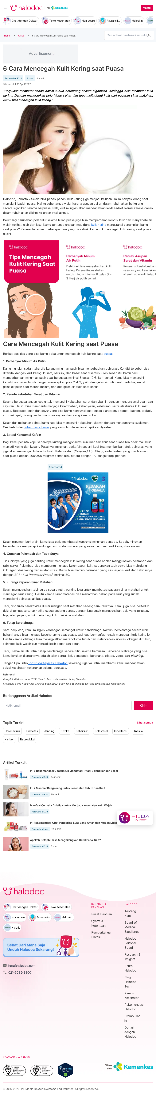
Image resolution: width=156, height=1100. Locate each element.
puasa (108, 354)
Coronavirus (12, 731)
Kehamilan (82, 731)
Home (7, 35)
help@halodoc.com (19, 966)
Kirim (143, 705)
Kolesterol (101, 731)
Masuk (147, 7)
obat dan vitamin (36, 427)
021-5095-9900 (17, 972)
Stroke (65, 731)
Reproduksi (27, 739)
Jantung (49, 731)
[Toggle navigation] (5, 8)
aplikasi (48, 663)
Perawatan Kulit (13, 78)
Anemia (138, 731)
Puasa (29, 78)
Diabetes (32, 731)
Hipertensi (120, 731)
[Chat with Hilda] (135, 818)
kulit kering (98, 225)
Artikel (21, 35)
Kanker (9, 739)
